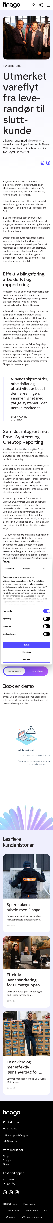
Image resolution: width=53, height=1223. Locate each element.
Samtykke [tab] (9, 568)
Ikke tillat (26, 659)
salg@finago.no (10, 1141)
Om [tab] (43, 568)
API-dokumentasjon (31, 1217)
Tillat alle (26, 645)
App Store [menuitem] (8, 1179)
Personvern (32, 1211)
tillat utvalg (26, 652)
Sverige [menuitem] (7, 1160)
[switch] (46, 619)
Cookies (10, 1217)
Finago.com (29, 1204)
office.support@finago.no (16, 1135)
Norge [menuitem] (6, 1156)
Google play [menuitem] (9, 1184)
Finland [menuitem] (6, 1164)
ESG (46, 1211)
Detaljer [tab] (26, 568)
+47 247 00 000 (10, 1129)
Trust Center (12, 1211)
